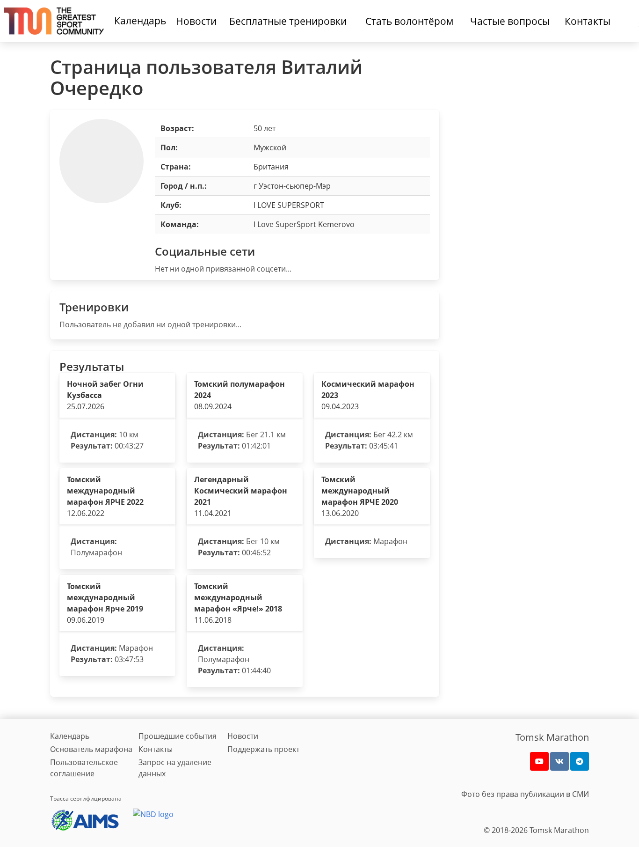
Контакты (155, 749)
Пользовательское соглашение (84, 768)
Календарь (140, 20)
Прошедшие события (177, 736)
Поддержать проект (263, 749)
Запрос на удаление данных (174, 768)
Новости (242, 736)
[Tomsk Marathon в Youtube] (539, 761)
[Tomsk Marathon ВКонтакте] (559, 761)
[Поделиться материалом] (579, 761)
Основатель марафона (91, 749)
